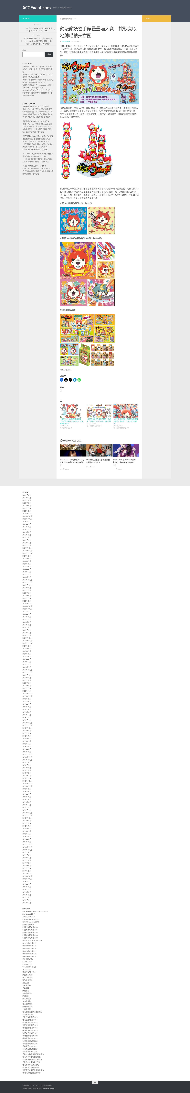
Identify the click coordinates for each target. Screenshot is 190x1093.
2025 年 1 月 (26, 545)
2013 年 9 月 (26, 884)
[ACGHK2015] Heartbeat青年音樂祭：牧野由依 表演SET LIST (124, 462)
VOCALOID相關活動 (29, 967)
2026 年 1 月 (26, 514)
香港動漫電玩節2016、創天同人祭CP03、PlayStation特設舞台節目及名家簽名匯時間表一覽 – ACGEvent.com (37, 109)
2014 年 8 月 (26, 855)
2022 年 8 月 (26, 617)
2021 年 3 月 (26, 662)
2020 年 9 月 (26, 678)
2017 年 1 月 (26, 778)
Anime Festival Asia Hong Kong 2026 (35, 911)
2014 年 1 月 (26, 874)
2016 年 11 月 (27, 784)
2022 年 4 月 (26, 627)
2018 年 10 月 (27, 728)
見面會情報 (26, 1001)
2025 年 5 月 (26, 535)
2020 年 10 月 (27, 675)
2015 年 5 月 (26, 831)
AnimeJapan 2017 (28, 914)
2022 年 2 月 (26, 633)
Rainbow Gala (27, 962)
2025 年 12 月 (27, 516)
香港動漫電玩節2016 (29, 1025)
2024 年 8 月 (26, 559)
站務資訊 (25, 996)
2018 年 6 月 (26, 739)
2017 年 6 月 (26, 768)
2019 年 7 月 (26, 704)
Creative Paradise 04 (29, 951)
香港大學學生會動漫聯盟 (31, 1057)
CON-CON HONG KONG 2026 (32, 940)
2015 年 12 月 (27, 813)
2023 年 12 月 (27, 580)
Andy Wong (66, 42)
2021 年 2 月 (26, 665)
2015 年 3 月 (26, 837)
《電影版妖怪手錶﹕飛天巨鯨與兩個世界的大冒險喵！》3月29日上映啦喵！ (125, 421)
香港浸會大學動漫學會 (30, 1068)
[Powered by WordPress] (30, 1088)
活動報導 (25, 988)
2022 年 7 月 (26, 620)
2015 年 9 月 (26, 821)
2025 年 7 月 (26, 530)
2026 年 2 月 (26, 511)
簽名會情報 (26, 999)
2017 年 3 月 (26, 773)
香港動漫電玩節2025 (29, 1049)
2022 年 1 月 (26, 635)
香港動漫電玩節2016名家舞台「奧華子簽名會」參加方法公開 (37, 129)
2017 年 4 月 (26, 770)
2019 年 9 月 (26, 699)
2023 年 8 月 (26, 588)
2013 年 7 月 (26, 890)
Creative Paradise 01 (29, 943)
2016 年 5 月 (26, 800)
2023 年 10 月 (27, 585)
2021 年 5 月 (26, 657)
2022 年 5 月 (26, 625)
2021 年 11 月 (27, 641)
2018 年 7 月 (26, 736)
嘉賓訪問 (25, 983)
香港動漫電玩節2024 (29, 1046)
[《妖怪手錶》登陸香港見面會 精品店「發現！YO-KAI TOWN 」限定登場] (99, 411)
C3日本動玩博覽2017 (30, 938)
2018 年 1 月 (26, 752)
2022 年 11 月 (27, 609)
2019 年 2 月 (26, 717)
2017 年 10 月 (27, 760)
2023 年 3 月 (26, 598)
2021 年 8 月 (26, 649)
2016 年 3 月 (26, 805)
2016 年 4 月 (26, 802)
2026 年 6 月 (26, 500)
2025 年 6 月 (26, 532)
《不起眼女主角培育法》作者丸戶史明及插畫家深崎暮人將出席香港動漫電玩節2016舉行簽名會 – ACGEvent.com (37, 138)
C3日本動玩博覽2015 (30, 933)
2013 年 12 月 (27, 876)
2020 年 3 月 (26, 688)
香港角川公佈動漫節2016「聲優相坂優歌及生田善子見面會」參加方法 (37, 114)
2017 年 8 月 (26, 762)
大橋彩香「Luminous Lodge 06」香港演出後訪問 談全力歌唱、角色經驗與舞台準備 (37, 69)
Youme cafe (26, 970)
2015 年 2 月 (26, 839)
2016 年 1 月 (26, 810)
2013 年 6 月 (26, 892)
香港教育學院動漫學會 (30, 1065)
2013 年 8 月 (26, 887)
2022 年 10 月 (27, 612)
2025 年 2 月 (26, 543)
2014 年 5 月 (26, 863)
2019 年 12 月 (27, 694)
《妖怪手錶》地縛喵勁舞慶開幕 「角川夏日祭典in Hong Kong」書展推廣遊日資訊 (71, 421)
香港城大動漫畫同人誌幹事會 (33, 1054)
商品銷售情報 (27, 980)
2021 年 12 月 (27, 638)
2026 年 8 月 (26, 495)
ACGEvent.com (36, 7)
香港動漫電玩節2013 (29, 1017)
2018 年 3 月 (26, 747)
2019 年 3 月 (26, 715)
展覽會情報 (26, 985)
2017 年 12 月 (27, 755)
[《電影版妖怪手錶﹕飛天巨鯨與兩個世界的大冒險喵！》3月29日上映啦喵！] (125, 411)
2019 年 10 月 (27, 696)
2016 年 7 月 (26, 794)
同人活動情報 (27, 978)
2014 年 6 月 (26, 860)
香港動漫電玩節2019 (29, 1033)
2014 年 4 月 (26, 866)
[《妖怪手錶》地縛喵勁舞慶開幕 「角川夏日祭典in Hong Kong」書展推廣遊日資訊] (72, 411)
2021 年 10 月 (27, 643)
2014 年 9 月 (26, 852)
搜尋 (24, 50)
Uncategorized (27, 964)
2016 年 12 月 (27, 781)
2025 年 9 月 (26, 524)
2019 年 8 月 (26, 702)
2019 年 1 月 (26, 720)
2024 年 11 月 (27, 551)
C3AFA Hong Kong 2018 (30, 919)
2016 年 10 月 (27, 786)
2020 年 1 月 (26, 691)
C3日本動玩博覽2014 (30, 930)
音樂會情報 (26, 1009)
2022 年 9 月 (26, 614)
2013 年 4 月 (26, 897)
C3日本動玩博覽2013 (30, 927)
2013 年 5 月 (26, 895)
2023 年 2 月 (26, 601)
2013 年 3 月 (26, 900)
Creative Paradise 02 (29, 946)
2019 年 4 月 (26, 712)
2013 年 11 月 (27, 879)
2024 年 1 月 (26, 577)
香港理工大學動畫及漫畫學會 (33, 1070)
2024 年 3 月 (26, 572)
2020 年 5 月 (26, 686)
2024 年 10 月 (27, 553)
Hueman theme (49, 1088)
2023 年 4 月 (26, 596)
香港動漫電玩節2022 (29, 1041)
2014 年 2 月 (26, 871)
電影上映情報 (27, 1004)
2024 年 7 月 (26, 561)
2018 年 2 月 (26, 749)
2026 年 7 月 (26, 498)
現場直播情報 (27, 993)
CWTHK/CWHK (27, 959)
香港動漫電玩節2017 (29, 1028)
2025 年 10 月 (27, 522)
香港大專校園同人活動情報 (32, 1060)
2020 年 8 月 (26, 680)
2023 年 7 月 (26, 590)
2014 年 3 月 (26, 868)
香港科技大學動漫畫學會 (31, 1073)
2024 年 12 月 (27, 548)
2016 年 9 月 (26, 789)
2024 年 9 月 (26, 556)
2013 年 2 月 (26, 903)
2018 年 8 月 (26, 733)
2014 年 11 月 (27, 847)
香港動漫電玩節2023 (29, 1044)
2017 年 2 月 (26, 776)
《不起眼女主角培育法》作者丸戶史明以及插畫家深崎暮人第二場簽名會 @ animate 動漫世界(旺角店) (37, 146)
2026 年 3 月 (26, 508)
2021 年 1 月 (26, 667)
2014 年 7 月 (26, 858)
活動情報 (25, 991)
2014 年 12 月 (27, 845)
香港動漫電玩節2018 (29, 1030)
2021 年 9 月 (26, 646)
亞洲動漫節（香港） (29, 972)
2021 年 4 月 (26, 659)
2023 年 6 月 (26, 593)
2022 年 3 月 (26, 630)
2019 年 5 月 (26, 710)
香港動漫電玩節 (28, 1015)
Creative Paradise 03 (29, 948)
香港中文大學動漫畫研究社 (32, 1012)
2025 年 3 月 (26, 540)
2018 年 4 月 (26, 744)
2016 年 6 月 (26, 797)
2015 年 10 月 (27, 818)
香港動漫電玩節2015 (68, 19)
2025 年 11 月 (27, 519)
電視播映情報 (27, 1007)
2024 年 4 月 (26, 569)
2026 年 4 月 (26, 506)
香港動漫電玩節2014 (29, 1020)
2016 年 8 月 (26, 792)
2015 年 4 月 (26, 834)
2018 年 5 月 (26, 741)
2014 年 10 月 (27, 850)
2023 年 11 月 (27, 582)
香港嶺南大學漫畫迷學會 (31, 1062)
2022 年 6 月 (26, 622)
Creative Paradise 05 (29, 954)
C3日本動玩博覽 (28, 925)
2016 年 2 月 (26, 807)
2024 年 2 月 (26, 575)
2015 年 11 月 (27, 815)
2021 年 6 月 (26, 654)
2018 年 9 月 (26, 731)
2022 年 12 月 (27, 606)
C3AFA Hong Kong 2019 (30, 922)
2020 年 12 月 (27, 670)
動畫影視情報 (27, 975)
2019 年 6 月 (26, 707)
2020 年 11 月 (27, 672)
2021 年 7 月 (26, 651)
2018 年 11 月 (27, 725)
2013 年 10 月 (27, 882)
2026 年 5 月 (26, 503)
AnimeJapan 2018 (28, 917)
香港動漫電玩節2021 (29, 1038)
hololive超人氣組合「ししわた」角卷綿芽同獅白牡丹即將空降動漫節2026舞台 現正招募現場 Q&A (37, 93)
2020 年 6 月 (26, 683)
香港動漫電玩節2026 (29, 1052)
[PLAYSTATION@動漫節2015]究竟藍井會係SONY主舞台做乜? (72, 462)
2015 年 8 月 (26, 823)
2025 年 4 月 (26, 537)
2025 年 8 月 (26, 527)
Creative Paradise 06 (29, 956)
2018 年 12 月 (27, 723)
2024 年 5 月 (26, 567)
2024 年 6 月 (26, 564)
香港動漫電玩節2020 (29, 1036)
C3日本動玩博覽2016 (30, 935)
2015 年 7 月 (26, 826)
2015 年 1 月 (26, 842)
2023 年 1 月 (26, 604)
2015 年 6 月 (26, 829)
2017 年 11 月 (27, 757)
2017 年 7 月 (26, 765)
